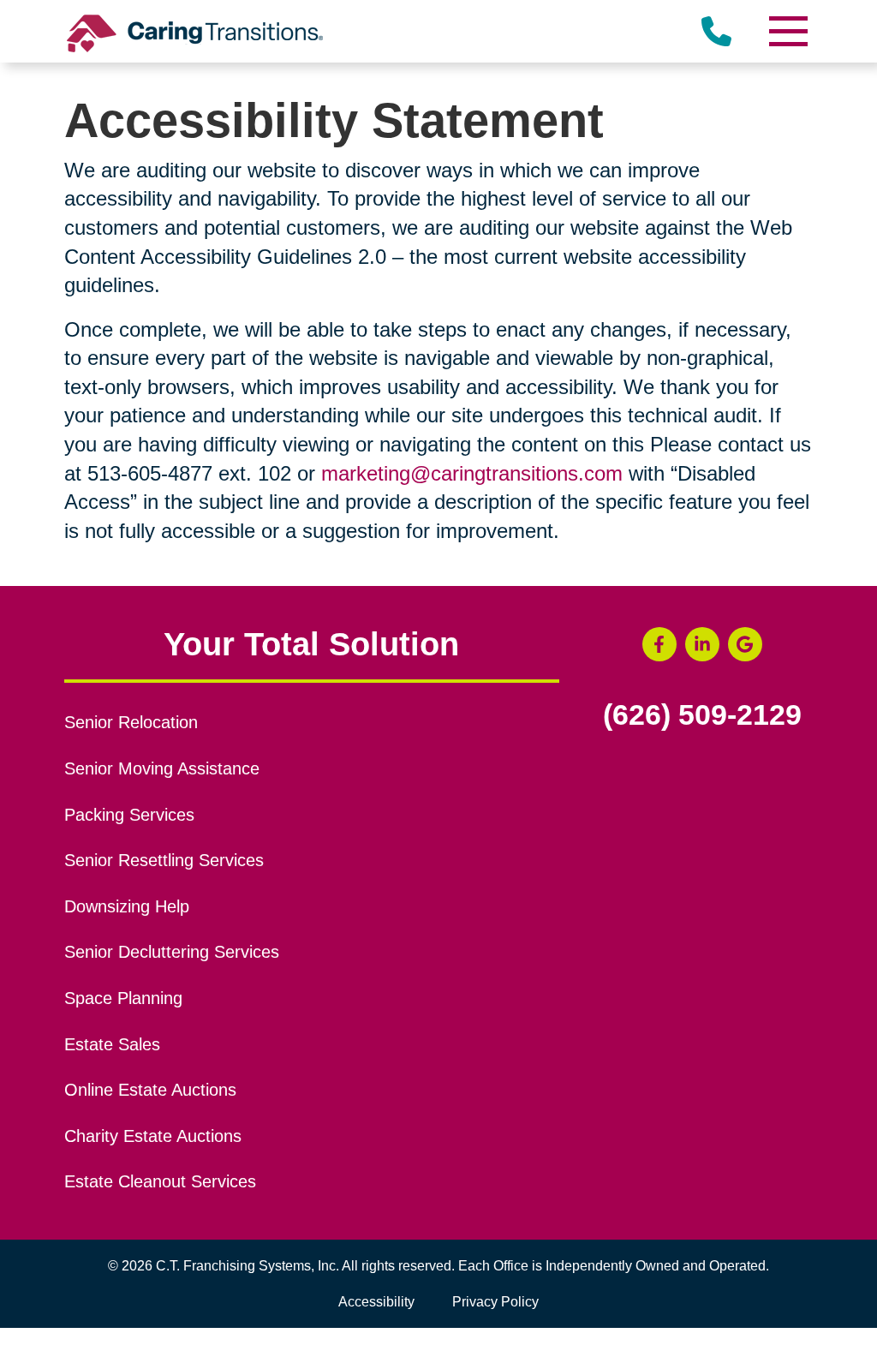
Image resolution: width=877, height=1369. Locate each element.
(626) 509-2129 (702, 715)
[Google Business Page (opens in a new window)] (745, 644)
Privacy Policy (495, 1301)
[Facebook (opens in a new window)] (659, 644)
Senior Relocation (131, 722)
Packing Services (129, 814)
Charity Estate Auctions (153, 1136)
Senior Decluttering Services (171, 951)
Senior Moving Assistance (162, 768)
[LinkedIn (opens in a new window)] (702, 644)
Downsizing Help (126, 906)
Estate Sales (112, 1044)
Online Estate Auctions (150, 1089)
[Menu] (787, 31)
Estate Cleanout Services (160, 1181)
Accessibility (376, 1301)
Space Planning (123, 998)
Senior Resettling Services (164, 860)
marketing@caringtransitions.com (472, 473)
